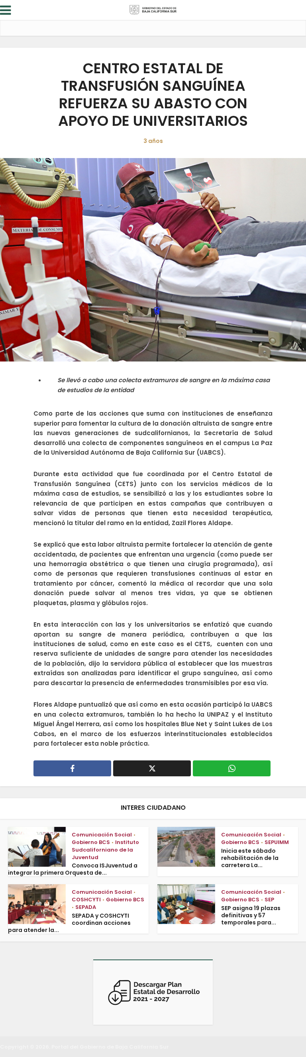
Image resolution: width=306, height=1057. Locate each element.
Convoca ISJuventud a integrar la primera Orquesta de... (72, 869)
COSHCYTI (86, 899)
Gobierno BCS (91, 842)
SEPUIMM (277, 842)
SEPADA (85, 907)
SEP (269, 899)
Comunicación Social (102, 834)
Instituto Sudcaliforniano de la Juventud (105, 849)
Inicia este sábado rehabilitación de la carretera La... (250, 858)
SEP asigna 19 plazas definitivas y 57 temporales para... (250, 915)
